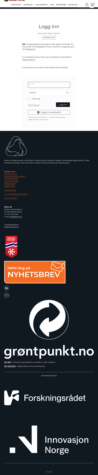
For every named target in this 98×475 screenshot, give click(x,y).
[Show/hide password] (67, 92)
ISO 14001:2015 (10, 366)
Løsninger (28, 5)
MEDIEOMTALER (10, 174)
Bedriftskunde (49, 37)
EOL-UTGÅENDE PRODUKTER (15, 194)
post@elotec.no (16, 217)
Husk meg (36, 99)
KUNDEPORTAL (10, 190)
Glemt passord (33, 105)
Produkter (15, 5)
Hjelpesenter (41, 5)
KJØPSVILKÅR (9, 186)
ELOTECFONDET (10, 198)
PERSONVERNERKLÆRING (14, 176)
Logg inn (63, 105)
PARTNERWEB (10, 184)
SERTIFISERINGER (11, 181)
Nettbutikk (73, 5)
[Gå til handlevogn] (92, 5)
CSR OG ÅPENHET (11, 179)
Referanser (61, 5)
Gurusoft (49, 471)
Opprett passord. (28, 60)
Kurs (52, 5)
